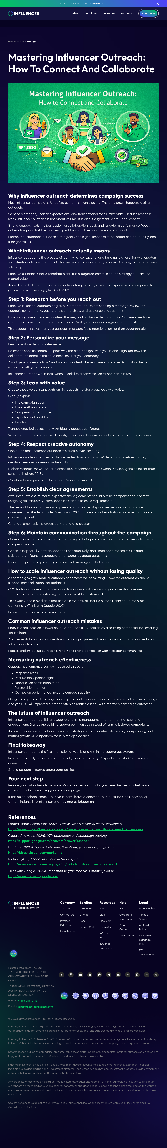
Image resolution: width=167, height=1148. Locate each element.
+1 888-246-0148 (27, 1000)
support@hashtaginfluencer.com (34, 1006)
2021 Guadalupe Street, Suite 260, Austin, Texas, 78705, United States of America (31, 990)
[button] (76, 13)
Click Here (95, 3)
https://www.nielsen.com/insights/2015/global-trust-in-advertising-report (62, 864)
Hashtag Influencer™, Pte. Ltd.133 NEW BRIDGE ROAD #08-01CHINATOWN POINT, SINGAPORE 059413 (28, 974)
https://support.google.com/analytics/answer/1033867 (48, 841)
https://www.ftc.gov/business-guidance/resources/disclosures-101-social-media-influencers (75, 829)
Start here (148, 13)
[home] (24, 13)
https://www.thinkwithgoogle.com (33, 876)
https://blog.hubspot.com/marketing (35, 852)
